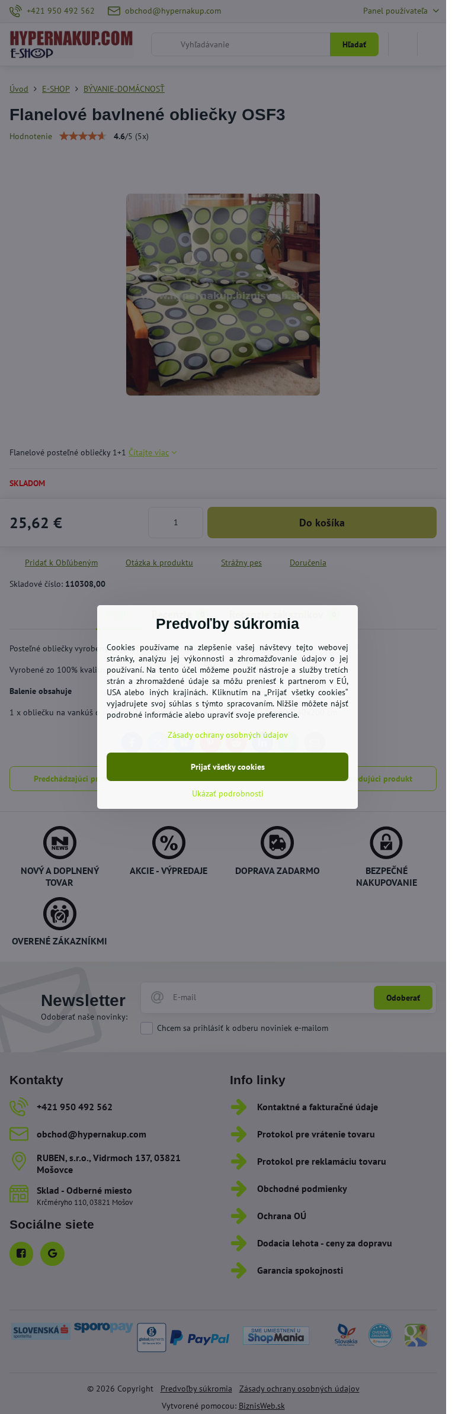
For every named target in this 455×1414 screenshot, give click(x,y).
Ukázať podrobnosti (228, 793)
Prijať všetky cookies (228, 766)
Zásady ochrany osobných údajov (228, 735)
